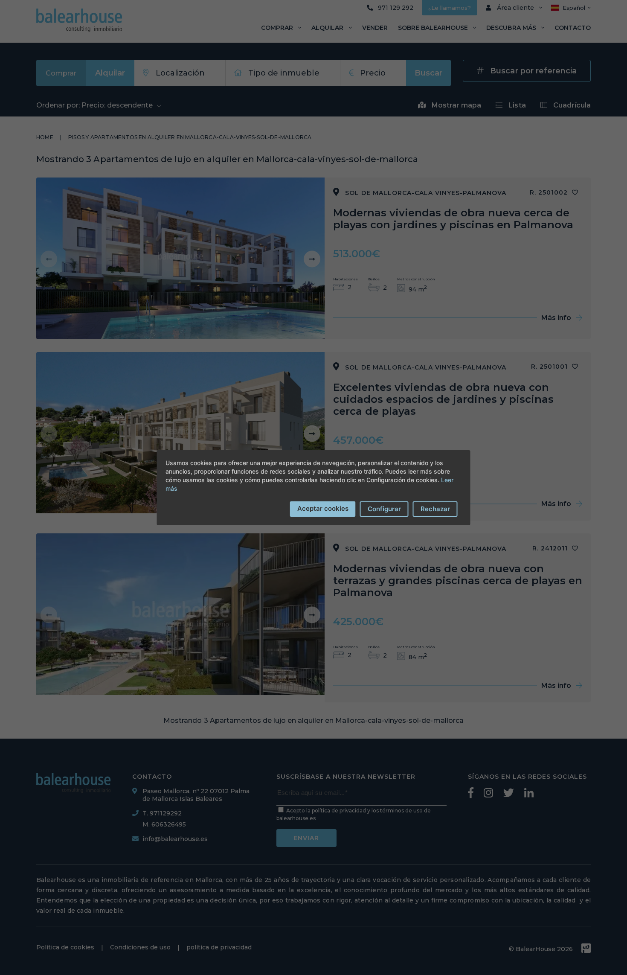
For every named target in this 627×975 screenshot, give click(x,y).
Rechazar (435, 509)
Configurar (384, 509)
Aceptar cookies (322, 508)
